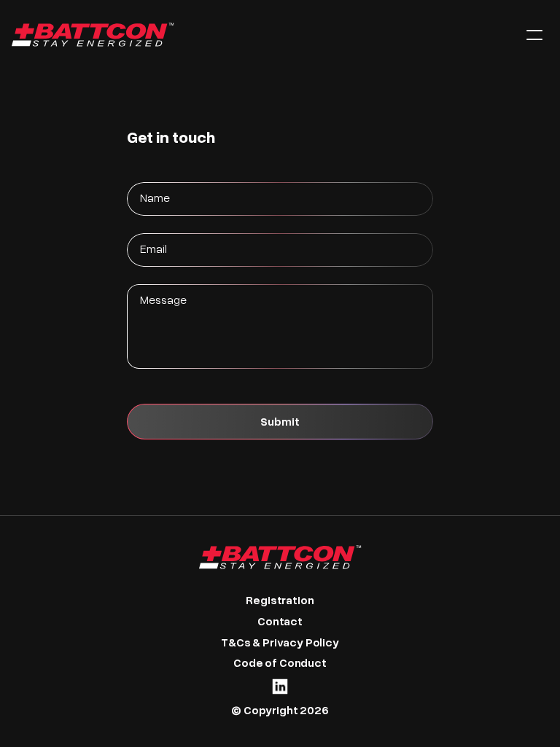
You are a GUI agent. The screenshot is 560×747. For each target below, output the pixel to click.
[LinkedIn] (280, 686)
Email (153, 248)
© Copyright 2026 (279, 709)
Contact (280, 620)
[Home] (257, 35)
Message (163, 299)
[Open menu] (534, 35)
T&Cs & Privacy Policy (280, 641)
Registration (280, 599)
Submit (280, 420)
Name (155, 197)
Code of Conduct (280, 662)
